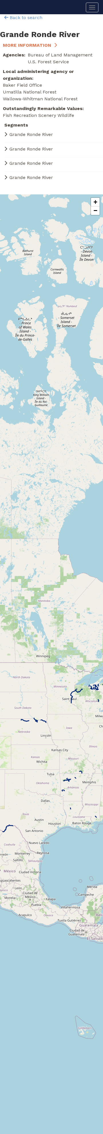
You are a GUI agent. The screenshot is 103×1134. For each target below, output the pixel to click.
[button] (95, 202)
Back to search (25, 17)
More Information (27, 45)
